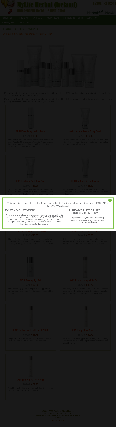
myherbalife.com (89, 222)
